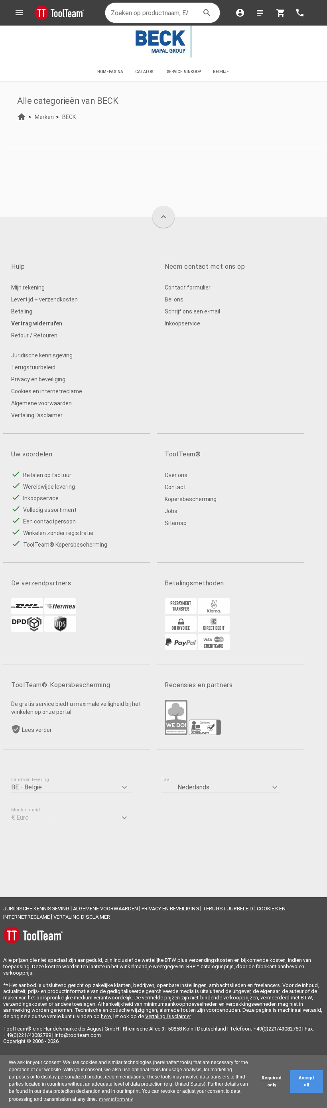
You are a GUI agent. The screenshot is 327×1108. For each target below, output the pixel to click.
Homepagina (110, 71)
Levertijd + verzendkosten (44, 299)
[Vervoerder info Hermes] (60, 612)
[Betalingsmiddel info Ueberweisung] (181, 612)
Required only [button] (272, 1081)
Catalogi (145, 71)
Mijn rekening (28, 287)
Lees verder (37, 730)
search (207, 13)
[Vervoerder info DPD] (27, 630)
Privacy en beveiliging (38, 379)
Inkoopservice (182, 323)
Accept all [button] (307, 1081)
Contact (175, 487)
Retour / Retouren (34, 335)
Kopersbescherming (191, 499)
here (106, 1016)
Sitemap (176, 523)
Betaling (21, 311)
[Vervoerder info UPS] (60, 630)
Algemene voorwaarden (41, 403)
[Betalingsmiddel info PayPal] (181, 648)
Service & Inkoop (184, 71)
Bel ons (174, 299)
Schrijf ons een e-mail (192, 311)
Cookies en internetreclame (46, 391)
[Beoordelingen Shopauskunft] (205, 733)
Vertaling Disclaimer (37, 415)
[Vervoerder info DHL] (27, 612)
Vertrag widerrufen (36, 323)
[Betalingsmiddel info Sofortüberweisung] (214, 612)
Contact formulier (188, 287)
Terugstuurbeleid (33, 367)
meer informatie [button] (116, 1099)
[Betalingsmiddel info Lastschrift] (214, 630)
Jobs (171, 511)
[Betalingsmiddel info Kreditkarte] (214, 648)
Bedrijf (221, 71)
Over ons (176, 475)
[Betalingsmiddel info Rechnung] (181, 630)
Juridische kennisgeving (42, 355)
